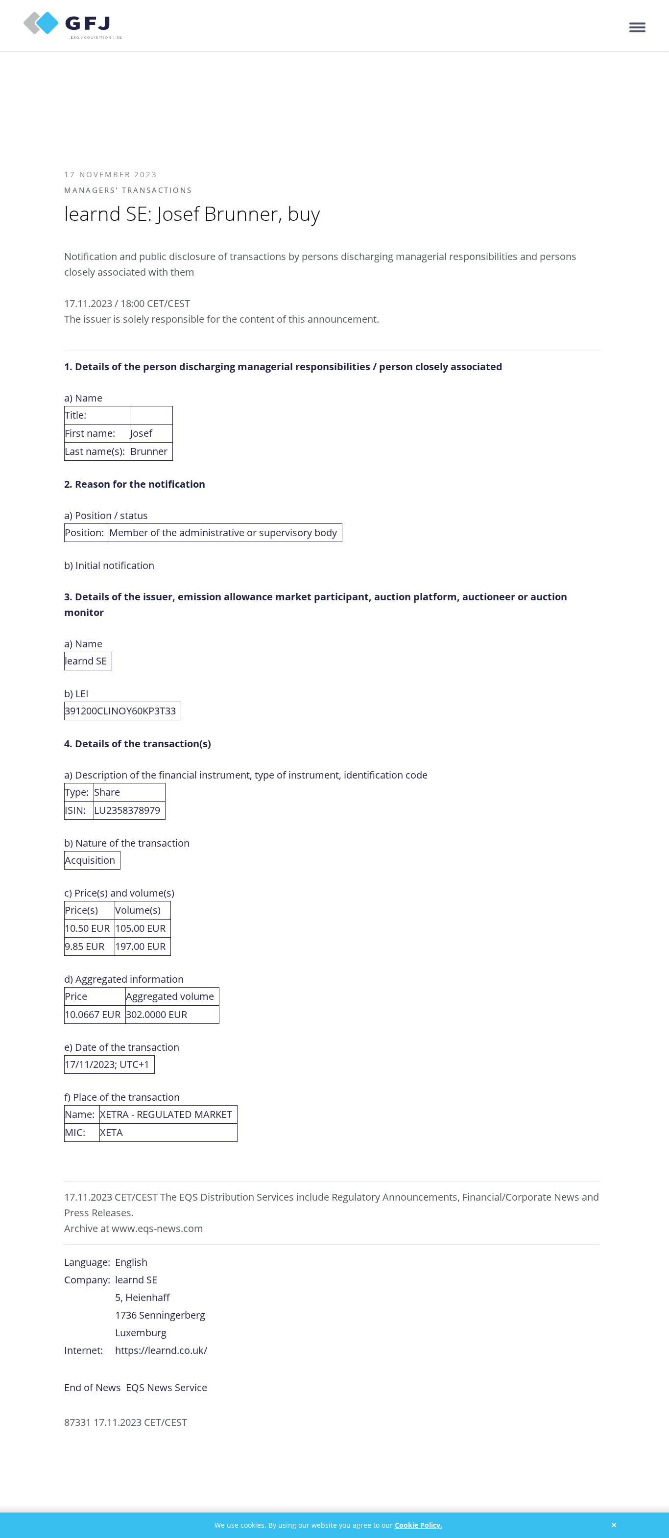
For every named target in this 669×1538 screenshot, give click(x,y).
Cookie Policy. (418, 1525)
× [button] (614, 1525)
